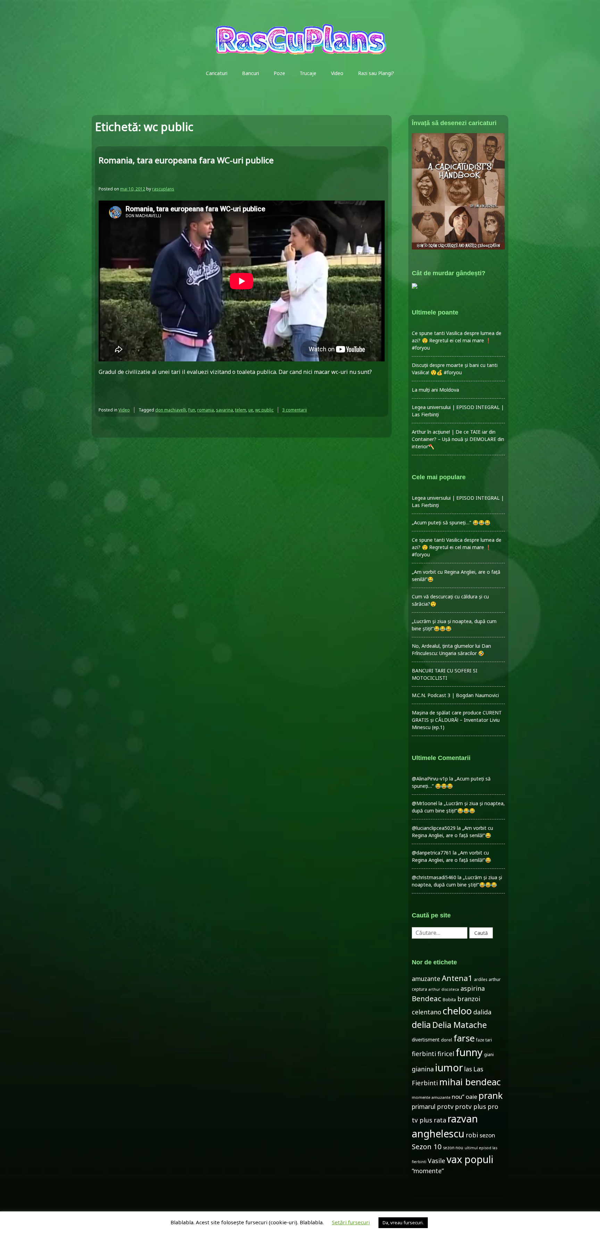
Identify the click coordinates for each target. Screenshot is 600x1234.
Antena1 (457, 978)
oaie (471, 1097)
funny (469, 1052)
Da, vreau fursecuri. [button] (403, 1222)
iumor (449, 1067)
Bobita (449, 1000)
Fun (191, 410)
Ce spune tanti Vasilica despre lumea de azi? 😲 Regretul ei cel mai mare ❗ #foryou (456, 340)
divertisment (426, 1039)
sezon (487, 1135)
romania (205, 410)
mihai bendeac (470, 1082)
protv (445, 1106)
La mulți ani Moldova (435, 389)
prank (490, 1095)
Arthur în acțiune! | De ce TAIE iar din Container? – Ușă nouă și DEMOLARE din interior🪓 (458, 439)
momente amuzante (431, 1097)
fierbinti (424, 1053)
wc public (264, 410)
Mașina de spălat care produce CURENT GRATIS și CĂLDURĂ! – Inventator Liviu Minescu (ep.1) (457, 719)
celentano (426, 1012)
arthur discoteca (443, 989)
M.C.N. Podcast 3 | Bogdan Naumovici (455, 695)
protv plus (470, 1106)
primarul (423, 1107)
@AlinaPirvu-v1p (430, 778)
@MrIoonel (424, 803)
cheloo (457, 1010)
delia (421, 1024)
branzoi (468, 999)
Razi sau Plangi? (376, 73)
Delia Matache (459, 1024)
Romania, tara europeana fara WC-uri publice (186, 160)
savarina (224, 410)
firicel (446, 1053)
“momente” (428, 1171)
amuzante (426, 979)
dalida (482, 1012)
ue (250, 410)
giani (489, 1054)
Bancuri (250, 73)
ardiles (480, 979)
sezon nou (453, 1147)
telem (240, 410)
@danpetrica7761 (431, 852)
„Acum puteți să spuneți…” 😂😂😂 (451, 522)
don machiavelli (170, 410)
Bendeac (426, 998)
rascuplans (163, 189)
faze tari (484, 1040)
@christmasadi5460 (434, 877)
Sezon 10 (427, 1146)
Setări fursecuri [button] (351, 1222)
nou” (458, 1097)
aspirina (472, 988)
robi (472, 1135)
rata (440, 1120)
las (468, 1069)
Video (337, 73)
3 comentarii (294, 410)
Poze (279, 73)
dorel (446, 1040)
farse (464, 1038)
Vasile (436, 1161)
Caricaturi (216, 73)
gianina (423, 1069)
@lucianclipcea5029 (434, 828)
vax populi (470, 1159)
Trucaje (308, 73)
